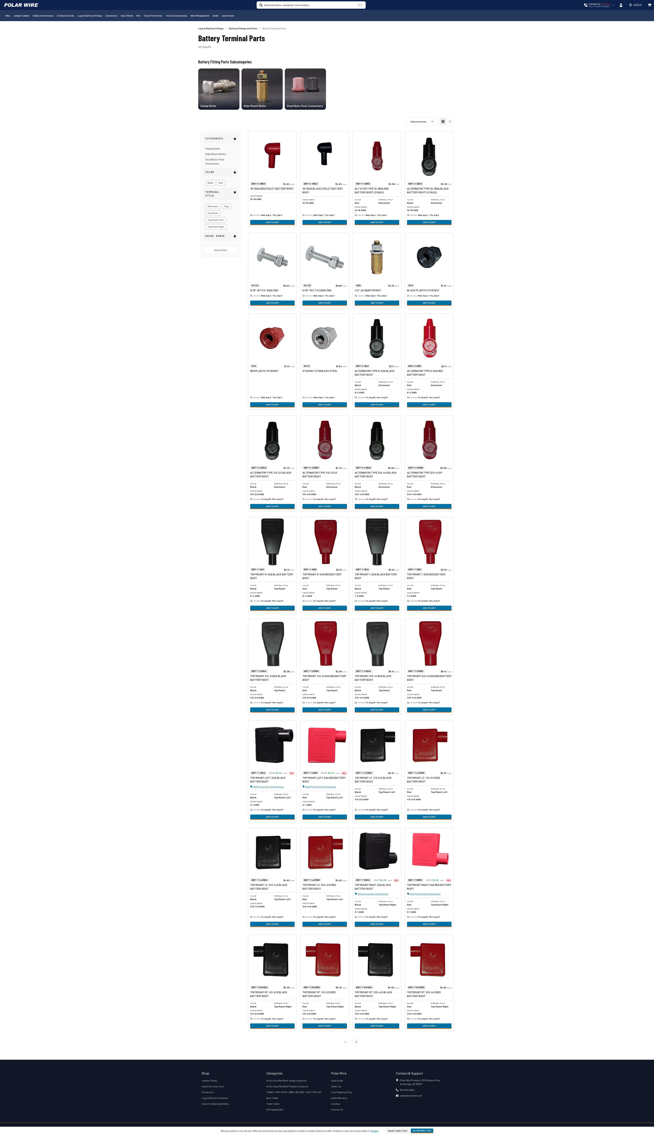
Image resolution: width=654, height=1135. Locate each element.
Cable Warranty (339, 1097)
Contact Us (337, 1109)
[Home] (21, 5)
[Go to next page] (356, 1042)
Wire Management (200, 15)
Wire (7, 15)
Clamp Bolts (212, 148)
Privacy (374, 1130)
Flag (226, 206)
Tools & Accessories (176, 15)
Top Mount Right (215, 226)
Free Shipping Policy (341, 1092)
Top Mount (212, 213)
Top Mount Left (215, 219)
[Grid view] (443, 121)
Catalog (335, 1103)
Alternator (213, 206)
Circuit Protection (153, 15)
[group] (220, 183)
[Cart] (649, 5)
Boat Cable (272, 1097)
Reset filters (220, 250)
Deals (216, 15)
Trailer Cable (272, 1103)
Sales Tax (336, 1086)
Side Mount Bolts (215, 154)
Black (210, 182)
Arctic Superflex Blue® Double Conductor (287, 1086)
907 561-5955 (407, 1089)
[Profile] (621, 5)
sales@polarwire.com (411, 1095)
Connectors (111, 15)
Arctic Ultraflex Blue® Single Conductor (286, 1080)
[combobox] (310, 5)
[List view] (450, 121)
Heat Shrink (127, 15)
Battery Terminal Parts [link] (274, 28)
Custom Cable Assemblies (215, 1103)
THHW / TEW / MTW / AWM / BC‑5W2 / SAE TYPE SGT (294, 1092)
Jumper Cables (21, 15)
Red (221, 182)
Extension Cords (65, 15)
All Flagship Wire (274, 1109)
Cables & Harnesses (43, 15)
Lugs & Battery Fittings (89, 15)
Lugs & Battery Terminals (215, 1097)
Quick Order (228, 15)
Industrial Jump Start (213, 1086)
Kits (138, 15)
